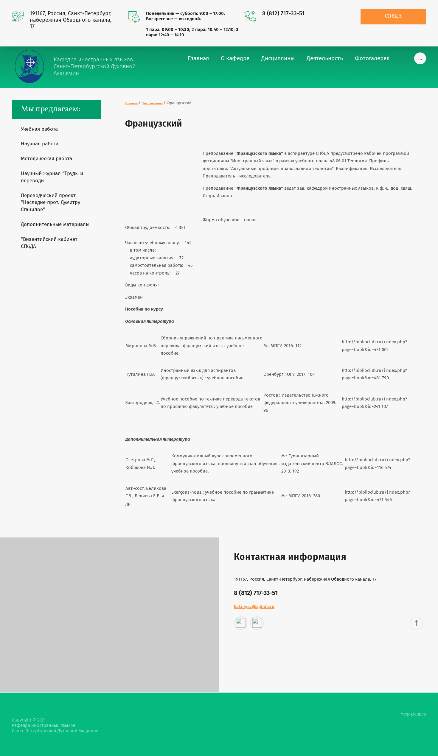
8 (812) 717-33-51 (283, 13)
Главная (131, 103)
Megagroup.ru (413, 714)
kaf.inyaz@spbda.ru (254, 606)
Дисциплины (152, 103)
